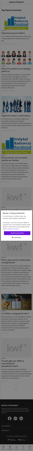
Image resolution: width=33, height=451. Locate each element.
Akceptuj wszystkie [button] (17, 233)
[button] (16, 237)
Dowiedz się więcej (13, 229)
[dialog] (16, 225)
